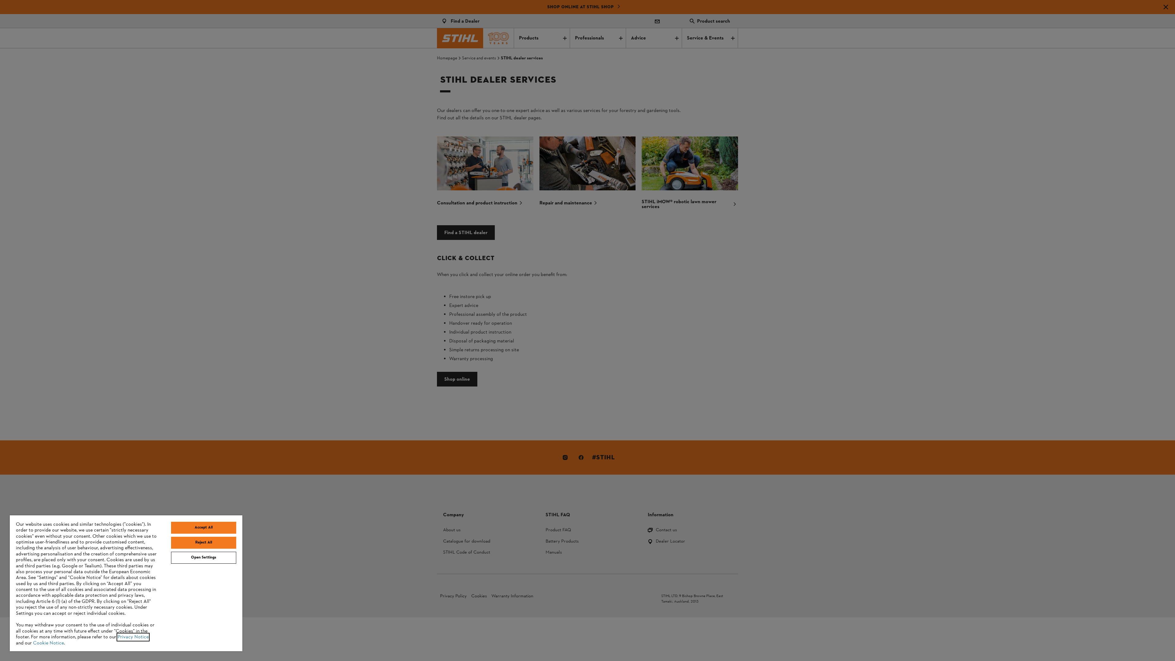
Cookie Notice (48, 643)
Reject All (203, 542)
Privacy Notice (133, 637)
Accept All (204, 527)
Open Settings (204, 557)
